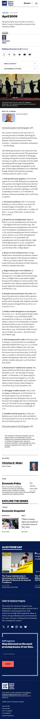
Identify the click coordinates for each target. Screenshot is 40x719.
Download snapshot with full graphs (15, 128)
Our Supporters (6, 713)
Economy (25, 49)
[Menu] (36, 3)
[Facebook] (8, 626)
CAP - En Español (7, 711)
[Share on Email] (25, 55)
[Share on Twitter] (4, 55)
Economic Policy (11, 483)
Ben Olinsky (14, 587)
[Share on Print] (30, 55)
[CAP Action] (9, 686)
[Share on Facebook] (9, 55)
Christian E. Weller (12, 463)
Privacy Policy (6, 708)
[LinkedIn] (21, 626)
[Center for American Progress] (4, 3)
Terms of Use (6, 706)
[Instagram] (16, 626)
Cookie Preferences (8, 715)
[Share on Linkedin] (14, 55)
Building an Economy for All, (12, 49)
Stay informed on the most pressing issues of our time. (17, 644)
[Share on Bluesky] (19, 55)
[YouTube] (12, 626)
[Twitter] (3, 626)
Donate (27, 3)
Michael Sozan (6, 587)
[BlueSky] (25, 626)
